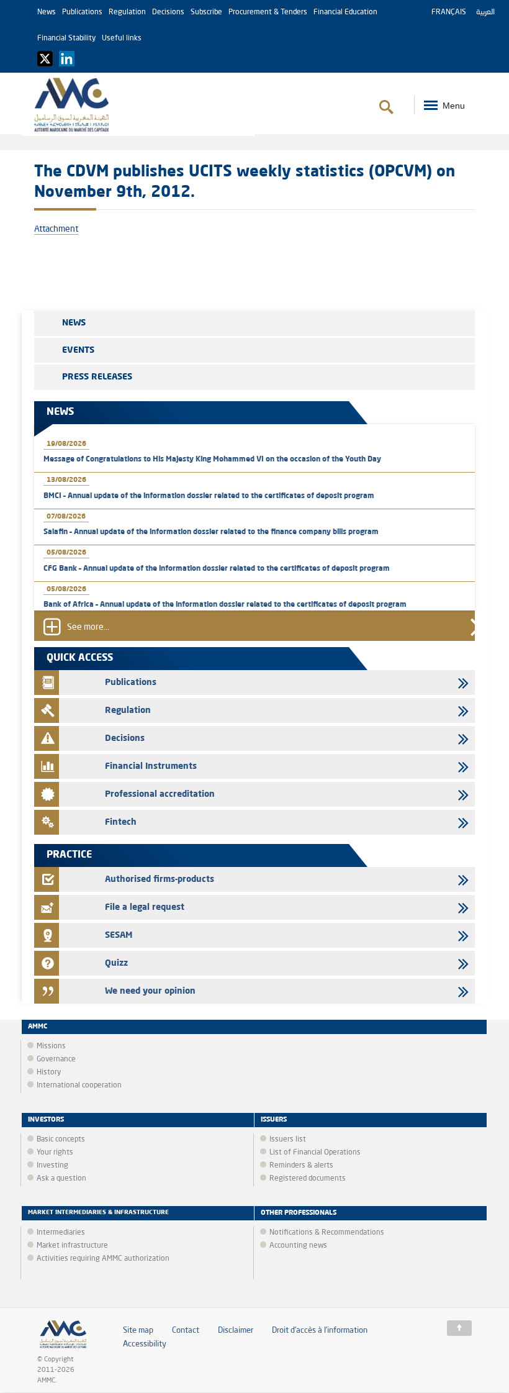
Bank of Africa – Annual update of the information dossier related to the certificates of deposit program (225, 605)
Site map (138, 1331)
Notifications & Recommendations (326, 1232)
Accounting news (298, 1246)
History (49, 1072)
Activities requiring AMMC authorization (103, 1259)
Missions (51, 1046)
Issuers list (287, 1139)
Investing (52, 1165)
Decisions (168, 12)
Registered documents (307, 1178)
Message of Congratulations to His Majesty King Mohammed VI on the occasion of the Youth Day (212, 459)
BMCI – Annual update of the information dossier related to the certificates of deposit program (208, 496)
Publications (82, 12)
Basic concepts (61, 1139)
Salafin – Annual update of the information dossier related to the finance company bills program (211, 532)
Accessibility (144, 1344)
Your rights (55, 1152)
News (46, 12)
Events (78, 350)
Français (448, 12)
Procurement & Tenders (267, 12)
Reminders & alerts (301, 1165)
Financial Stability (66, 38)
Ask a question (61, 1178)
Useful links (122, 38)
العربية (485, 12)
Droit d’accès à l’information (319, 1331)
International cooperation (79, 1085)
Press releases (97, 377)
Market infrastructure (72, 1246)
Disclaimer (235, 1331)
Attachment (56, 229)
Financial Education (345, 12)
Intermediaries (61, 1232)
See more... (88, 627)
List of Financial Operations (315, 1152)
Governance (56, 1059)
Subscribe (206, 12)
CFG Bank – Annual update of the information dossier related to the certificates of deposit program (216, 569)
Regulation (127, 12)
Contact (185, 1331)
